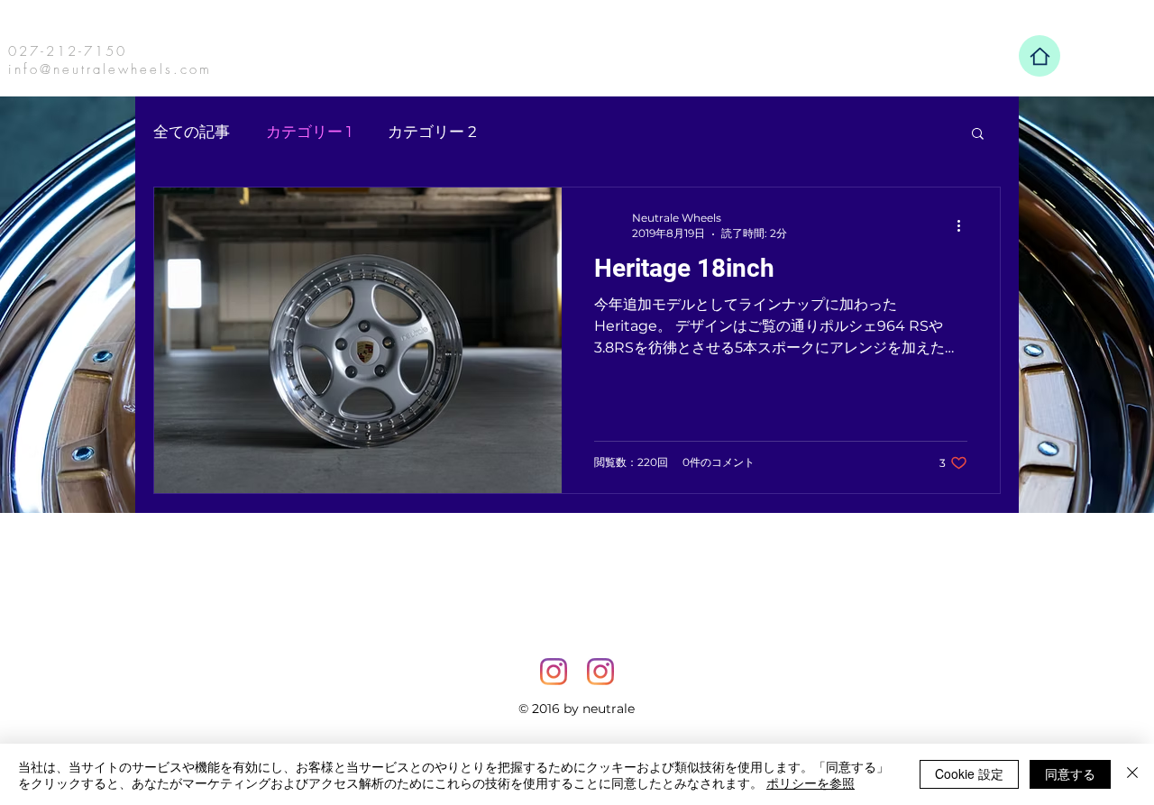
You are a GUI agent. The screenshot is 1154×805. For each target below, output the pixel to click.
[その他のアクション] (964, 225)
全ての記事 (191, 132)
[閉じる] (1132, 774)
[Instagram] (553, 671)
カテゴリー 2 (432, 132)
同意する (1070, 773)
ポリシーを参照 (810, 782)
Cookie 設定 (969, 773)
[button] (977, 134)
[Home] (1039, 56)
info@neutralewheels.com (110, 69)
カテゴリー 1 (309, 132)
